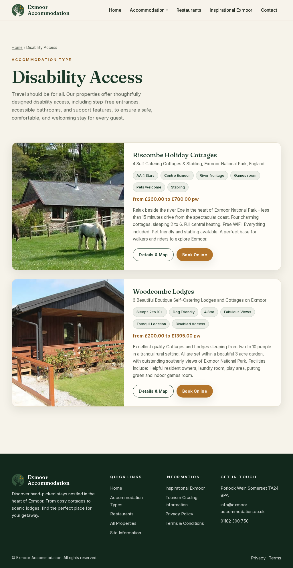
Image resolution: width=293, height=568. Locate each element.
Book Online (194, 254)
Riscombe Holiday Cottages (175, 155)
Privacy (258, 558)
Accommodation (147, 10)
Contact (269, 10)
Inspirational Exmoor (231, 10)
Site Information (125, 532)
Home (115, 10)
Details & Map (153, 254)
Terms (275, 558)
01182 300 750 (235, 521)
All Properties (123, 523)
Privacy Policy (179, 514)
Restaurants (189, 10)
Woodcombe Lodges (163, 291)
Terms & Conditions (184, 523)
